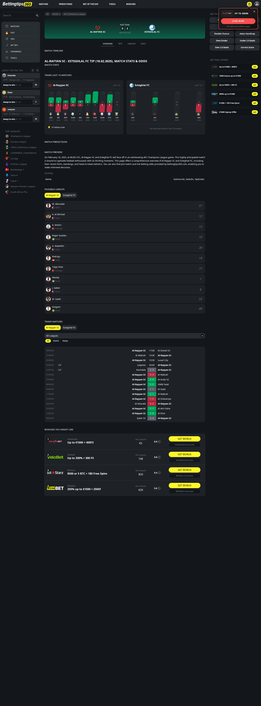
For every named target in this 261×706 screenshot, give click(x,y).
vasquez (11, 92)
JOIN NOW (238, 21)
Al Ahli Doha (164, 408)
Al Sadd (162, 389)
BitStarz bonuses (184, 475)
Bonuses (130, 4)
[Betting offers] (249, 4)
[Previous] (33, 70)
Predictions (65, 4)
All (47, 14)
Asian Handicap (247, 33)
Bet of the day (90, 4)
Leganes (141, 365)
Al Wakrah (140, 355)
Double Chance (221, 33)
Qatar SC (141, 418)
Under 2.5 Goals (247, 40)
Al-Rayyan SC (139, 350)
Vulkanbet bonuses (185, 444)
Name (48, 179)
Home (56, 340)
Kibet (10, 75)
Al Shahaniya (164, 399)
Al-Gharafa (140, 404)
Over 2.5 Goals (222, 47)
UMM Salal (163, 384)
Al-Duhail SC (164, 350)
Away (65, 340)
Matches (43, 4)
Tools (112, 4)
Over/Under (222, 40)
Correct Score (247, 47)
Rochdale (141, 370)
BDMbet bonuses (184, 491)
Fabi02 (11, 109)
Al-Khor (161, 413)
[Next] (37, 70)
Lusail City (163, 360)
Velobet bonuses (184, 460)
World (55, 14)
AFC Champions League (74, 14)
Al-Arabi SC (163, 379)
